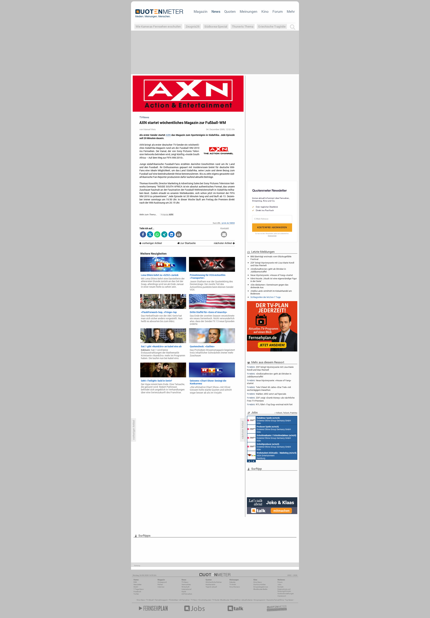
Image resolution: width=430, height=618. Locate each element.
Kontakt (280, 587)
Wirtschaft (185, 587)
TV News (194, 600)
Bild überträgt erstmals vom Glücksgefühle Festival (270, 258)
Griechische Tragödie (272, 26)
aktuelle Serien (247, 600)
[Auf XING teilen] (164, 234)
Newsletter (137, 584)
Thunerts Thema (242, 26)
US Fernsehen (184, 600)
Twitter (136, 594)
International (186, 589)
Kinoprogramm (259, 600)
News (215, 11)
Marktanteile (210, 584)
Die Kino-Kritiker (259, 584)
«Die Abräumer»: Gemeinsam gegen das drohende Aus (269, 286)
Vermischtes (186, 584)
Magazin (200, 11)
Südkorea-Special (215, 26)
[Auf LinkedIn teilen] (171, 234)
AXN (168, 135)
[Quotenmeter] (159, 13)
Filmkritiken (173, 600)
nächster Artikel (223, 243)
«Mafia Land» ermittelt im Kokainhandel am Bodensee (271, 292)
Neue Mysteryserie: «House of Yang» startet (271, 275)
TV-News (185, 582)
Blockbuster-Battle (260, 589)
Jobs (279, 584)
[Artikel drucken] (178, 234)
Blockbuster (224, 600)
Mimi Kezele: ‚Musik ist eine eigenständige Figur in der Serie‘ (273, 280)
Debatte (232, 582)
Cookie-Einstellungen (285, 593)
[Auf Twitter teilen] (150, 234)
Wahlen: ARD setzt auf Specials (266, 393)
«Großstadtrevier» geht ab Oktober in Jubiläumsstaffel (268, 270)
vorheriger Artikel (151, 243)
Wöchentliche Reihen (214, 582)
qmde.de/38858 (228, 223)
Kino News (141, 600)
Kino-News (257, 582)
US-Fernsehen (187, 594)
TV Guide (215, 600)
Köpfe (184, 591)
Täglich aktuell (211, 587)
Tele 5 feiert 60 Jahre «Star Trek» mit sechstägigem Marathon (269, 388)
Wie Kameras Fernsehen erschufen (158, 26)
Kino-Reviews (234, 587)
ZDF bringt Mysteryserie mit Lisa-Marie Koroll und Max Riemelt (272, 264)
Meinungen (248, 11)
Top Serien (289, 600)
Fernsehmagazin (161, 600)
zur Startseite (188, 243)
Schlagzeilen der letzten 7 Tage (265, 297)
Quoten (230, 11)
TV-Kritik (232, 584)
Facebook (137, 591)
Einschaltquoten (205, 600)
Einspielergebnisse (260, 587)
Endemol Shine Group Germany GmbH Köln (274, 420)
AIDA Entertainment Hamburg (276, 455)
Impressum (281, 596)
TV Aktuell (150, 600)
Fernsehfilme (235, 600)
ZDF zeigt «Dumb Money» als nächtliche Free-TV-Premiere (271, 399)
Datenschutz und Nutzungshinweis (284, 590)
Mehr (291, 11)
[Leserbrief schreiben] (224, 234)
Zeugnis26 (193, 26)
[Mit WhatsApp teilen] (157, 234)
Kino (265, 11)
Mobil (136, 587)
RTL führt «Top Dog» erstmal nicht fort (270, 404)
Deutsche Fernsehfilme (275, 600)
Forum (277, 11)
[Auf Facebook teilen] (143, 234)
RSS (135, 582)
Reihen (160, 584)
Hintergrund (162, 582)
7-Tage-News (139, 589)
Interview (161, 587)
